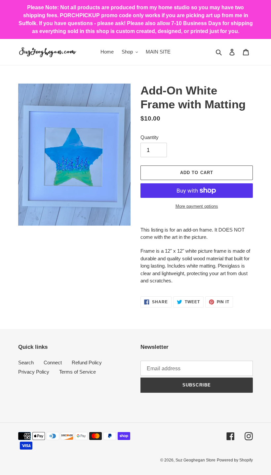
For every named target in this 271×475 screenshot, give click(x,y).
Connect (53, 362)
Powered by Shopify (235, 460)
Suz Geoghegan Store (195, 460)
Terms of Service (77, 372)
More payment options (196, 206)
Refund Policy (87, 362)
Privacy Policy (33, 372)
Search (26, 362)
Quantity (149, 137)
